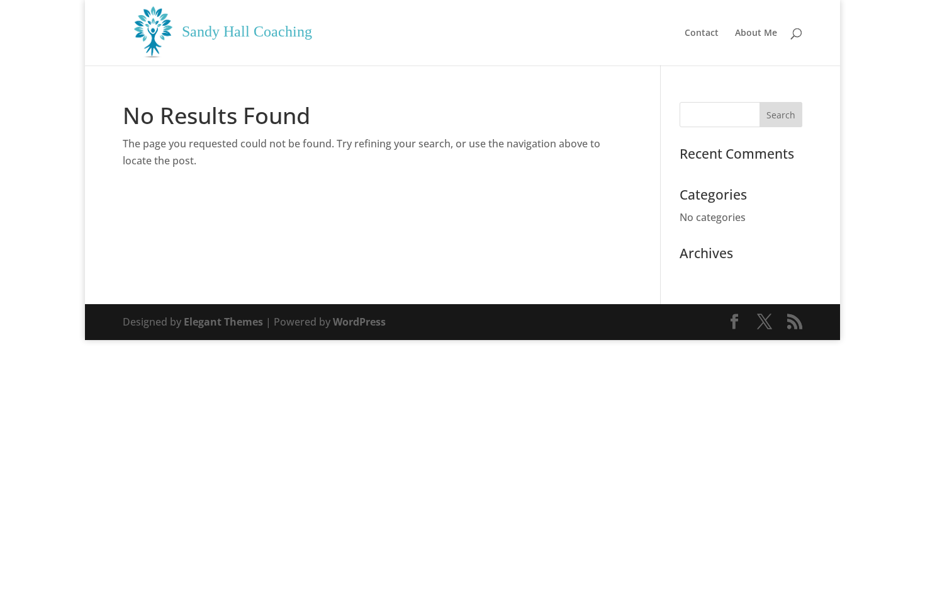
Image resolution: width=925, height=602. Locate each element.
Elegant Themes (223, 322)
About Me (756, 33)
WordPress (359, 322)
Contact (702, 33)
